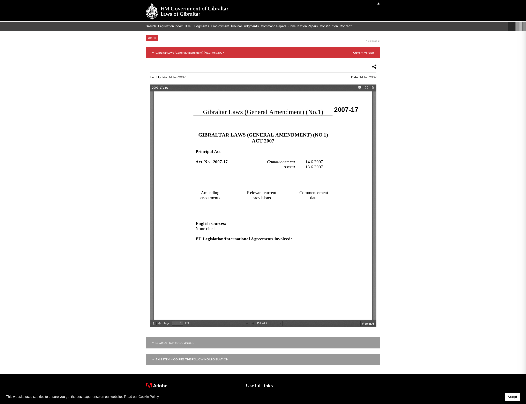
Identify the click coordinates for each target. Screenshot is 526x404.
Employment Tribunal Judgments (235, 26)
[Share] (374, 66)
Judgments (201, 26)
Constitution (329, 26)
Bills (188, 26)
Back (152, 37)
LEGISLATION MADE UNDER (174, 342)
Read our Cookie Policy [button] (141, 396)
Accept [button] (512, 396)
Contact (346, 26)
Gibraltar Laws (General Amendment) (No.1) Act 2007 (264, 52)
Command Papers (273, 26)
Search (151, 26)
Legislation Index (170, 26)
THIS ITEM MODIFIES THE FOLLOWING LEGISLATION (191, 359)
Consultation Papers (303, 26)
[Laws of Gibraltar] (187, 10)
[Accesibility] (378, 3)
